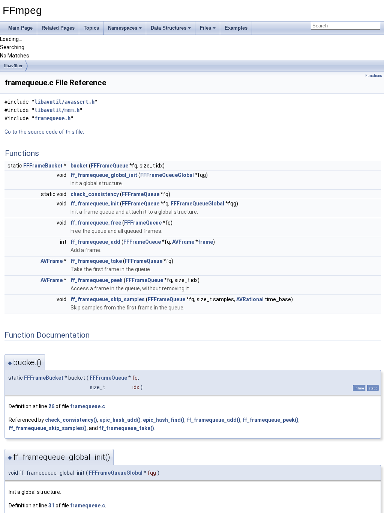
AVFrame (183, 242)
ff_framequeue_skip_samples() (48, 428)
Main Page (20, 28)
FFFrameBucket (43, 166)
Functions (373, 75)
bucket (79, 166)
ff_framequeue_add (95, 242)
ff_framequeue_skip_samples (107, 299)
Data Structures (168, 28)
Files (205, 28)
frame (205, 242)
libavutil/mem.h (57, 110)
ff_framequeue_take (96, 261)
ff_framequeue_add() (213, 420)
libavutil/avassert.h (64, 102)
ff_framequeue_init (94, 204)
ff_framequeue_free (95, 223)
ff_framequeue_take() (126, 428)
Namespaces (122, 28)
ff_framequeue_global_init (103, 175)
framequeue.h (52, 118)
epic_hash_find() (163, 420)
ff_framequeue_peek (96, 280)
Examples (236, 28)
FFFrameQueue (109, 166)
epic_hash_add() (120, 420)
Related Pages (58, 28)
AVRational (250, 299)
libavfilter (13, 65)
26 (51, 406)
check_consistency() (71, 420)
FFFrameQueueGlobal (167, 175)
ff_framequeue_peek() (270, 420)
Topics (91, 28)
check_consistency (94, 194)
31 (51, 505)
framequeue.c (87, 406)
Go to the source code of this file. (44, 132)
